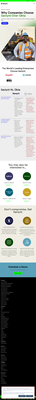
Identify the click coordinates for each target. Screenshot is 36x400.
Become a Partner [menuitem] (4, 352)
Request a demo (18, 273)
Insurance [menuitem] (2, 340)
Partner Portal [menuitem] (3, 350)
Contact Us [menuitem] (2, 361)
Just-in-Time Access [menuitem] (4, 287)
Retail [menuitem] (2, 338)
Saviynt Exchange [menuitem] (4, 304)
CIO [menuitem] (1, 310)
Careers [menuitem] (2, 367)
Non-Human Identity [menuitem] (4, 289)
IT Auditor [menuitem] (2, 313)
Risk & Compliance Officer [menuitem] (5, 312)
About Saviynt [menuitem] (3, 364)
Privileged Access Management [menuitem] (6, 286)
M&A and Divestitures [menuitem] (4, 326)
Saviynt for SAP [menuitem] (3, 296)
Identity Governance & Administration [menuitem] (7, 283)
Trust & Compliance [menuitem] (4, 370)
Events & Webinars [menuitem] (4, 376)
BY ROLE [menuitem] (2, 307)
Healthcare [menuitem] (2, 332)
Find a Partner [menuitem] (3, 349)
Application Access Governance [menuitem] (6, 285)
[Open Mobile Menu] (34, 3)
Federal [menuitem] (2, 331)
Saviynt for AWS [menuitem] (3, 295)
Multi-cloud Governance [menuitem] (5, 319)
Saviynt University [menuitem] (3, 358)
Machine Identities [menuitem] (4, 322)
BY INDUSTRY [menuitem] (3, 328)
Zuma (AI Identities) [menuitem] (4, 282)
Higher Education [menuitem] (3, 334)
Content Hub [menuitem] (3, 374)
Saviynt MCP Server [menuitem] (4, 290)
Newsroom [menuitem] (2, 368)
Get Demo (5, 23)
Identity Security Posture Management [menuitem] (7, 292)
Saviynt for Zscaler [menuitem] (4, 302)
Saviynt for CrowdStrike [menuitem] (5, 299)
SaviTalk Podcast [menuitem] (3, 383)
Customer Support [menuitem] (4, 359)
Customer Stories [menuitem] (4, 343)
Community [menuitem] (2, 379)
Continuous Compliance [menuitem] (4, 324)
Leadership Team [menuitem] (3, 365)
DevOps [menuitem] (2, 315)
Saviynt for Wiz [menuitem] (3, 301)
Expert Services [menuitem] (3, 356)
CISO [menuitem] (2, 309)
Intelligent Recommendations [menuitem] (5, 293)
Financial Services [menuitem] (4, 335)
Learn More (8, 200)
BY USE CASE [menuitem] (3, 316)
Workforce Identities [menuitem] (4, 321)
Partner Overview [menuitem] (4, 347)
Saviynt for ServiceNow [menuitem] (4, 298)
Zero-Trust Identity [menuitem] (4, 325)
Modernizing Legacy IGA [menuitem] (5, 318)
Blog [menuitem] (1, 377)
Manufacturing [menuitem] (3, 337)
